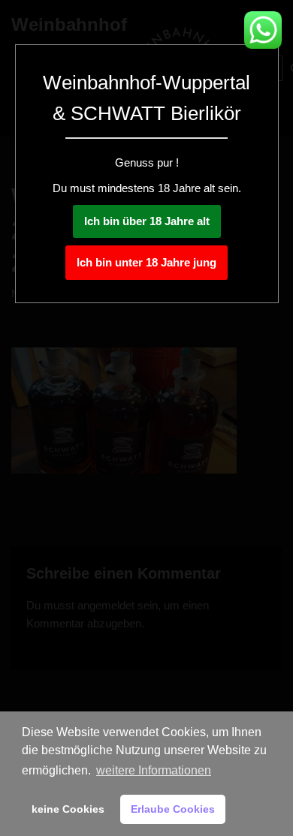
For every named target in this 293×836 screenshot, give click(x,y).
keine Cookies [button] (68, 809)
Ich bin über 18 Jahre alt (147, 221)
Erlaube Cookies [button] (173, 809)
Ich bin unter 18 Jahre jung (146, 262)
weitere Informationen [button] (153, 770)
